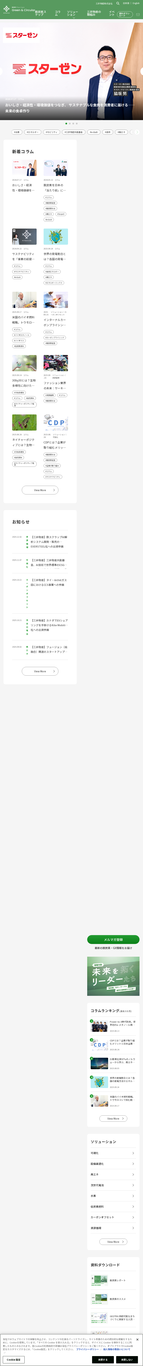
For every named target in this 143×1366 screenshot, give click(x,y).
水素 (17, 132)
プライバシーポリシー (87, 1349)
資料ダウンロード (124, 14)
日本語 (126, 3)
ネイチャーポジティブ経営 (24, 404)
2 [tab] (70, 123)
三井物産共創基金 (74, 132)
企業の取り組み (53, 465)
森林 (108, 132)
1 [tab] (66, 123)
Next (137, 132)
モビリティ (52, 132)
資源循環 (50, 395)
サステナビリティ (22, 271)
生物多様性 (19, 392)
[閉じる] (137, 1339)
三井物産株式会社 (104, 3)
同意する (103, 1359)
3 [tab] (73, 123)
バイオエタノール (22, 335)
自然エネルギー (53, 271)
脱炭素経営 (51, 203)
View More (40, 490)
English (136, 3)
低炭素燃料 (19, 346)
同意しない (127, 1359)
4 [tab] (77, 123)
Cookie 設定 (13, 1359)
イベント (112, 13)
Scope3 (61, 214)
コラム (58, 13)
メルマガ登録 (113, 939)
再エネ (122, 132)
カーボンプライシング (55, 337)
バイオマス (19, 340)
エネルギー (33, 132)
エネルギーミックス (54, 282)
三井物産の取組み (94, 13)
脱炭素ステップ (40, 13)
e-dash (94, 132)
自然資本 (30, 398)
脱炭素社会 (51, 208)
